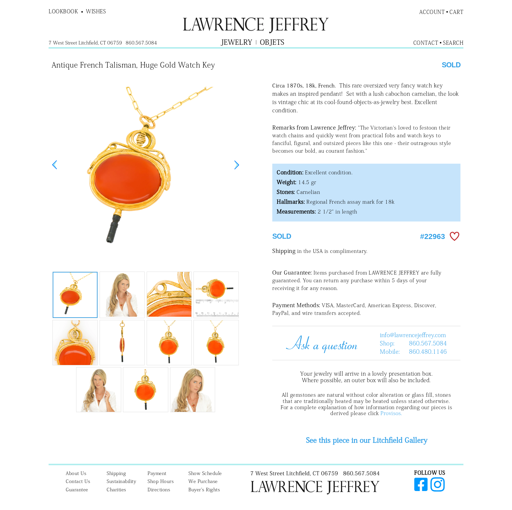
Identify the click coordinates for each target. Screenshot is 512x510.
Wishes (96, 11)
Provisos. (391, 413)
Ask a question (319, 343)
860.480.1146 (428, 351)
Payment (157, 473)
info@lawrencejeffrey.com (413, 335)
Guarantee (77, 489)
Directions (159, 489)
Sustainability (121, 481)
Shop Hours (161, 481)
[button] (236, 164)
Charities (116, 489)
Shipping (116, 473)
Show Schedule (205, 473)
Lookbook (63, 11)
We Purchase (203, 481)
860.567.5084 (428, 343)
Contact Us (78, 481)
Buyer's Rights (204, 489)
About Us (76, 473)
